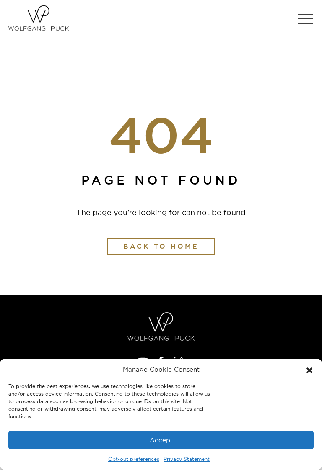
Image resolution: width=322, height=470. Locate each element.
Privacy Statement (187, 459)
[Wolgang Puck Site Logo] (38, 18)
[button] (309, 369)
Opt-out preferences (133, 459)
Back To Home (161, 246)
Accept (161, 440)
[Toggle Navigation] (305, 19)
